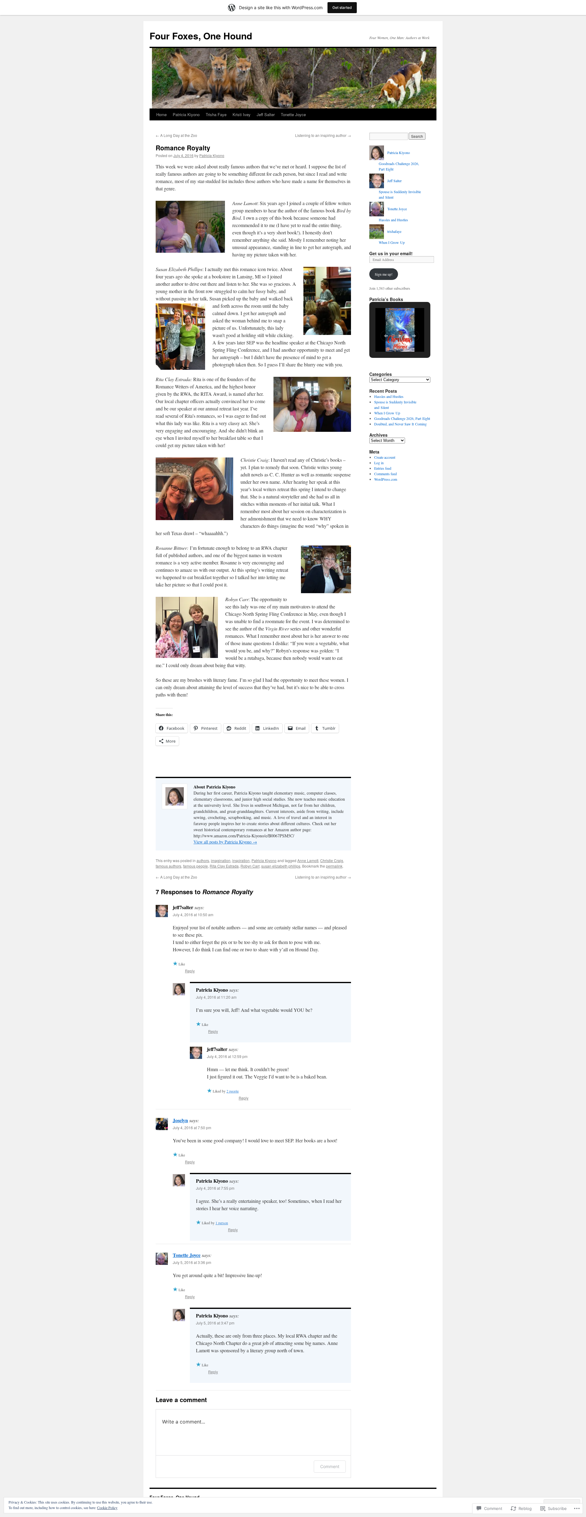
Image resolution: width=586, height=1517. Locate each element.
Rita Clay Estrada (224, 866)
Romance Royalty (183, 147)
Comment (329, 1466)
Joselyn (180, 1120)
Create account (384, 457)
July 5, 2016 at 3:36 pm (192, 1262)
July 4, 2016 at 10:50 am (193, 914)
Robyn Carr (250, 866)
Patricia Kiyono (186, 114)
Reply (190, 970)
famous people (195, 866)
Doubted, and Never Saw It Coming (400, 423)
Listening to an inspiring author (323, 135)
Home (161, 114)
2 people (232, 1091)
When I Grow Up (392, 242)
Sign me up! (383, 274)
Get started (342, 7)
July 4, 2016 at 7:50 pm (192, 1127)
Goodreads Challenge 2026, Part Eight (402, 418)
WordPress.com (385, 479)
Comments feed (385, 473)
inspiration (241, 860)
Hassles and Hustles (393, 219)
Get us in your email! (391, 253)
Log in (379, 462)
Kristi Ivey (242, 114)
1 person (221, 1222)
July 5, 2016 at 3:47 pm (215, 1322)
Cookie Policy (107, 1507)
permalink (334, 866)
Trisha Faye (216, 114)
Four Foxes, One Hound (201, 35)
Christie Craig (331, 860)
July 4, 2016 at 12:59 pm (227, 1056)
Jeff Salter (266, 114)
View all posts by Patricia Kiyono (225, 842)
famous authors (168, 866)
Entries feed (382, 468)
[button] (385, 335)
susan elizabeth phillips (280, 866)
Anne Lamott (307, 860)
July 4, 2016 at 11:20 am (216, 997)
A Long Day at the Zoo (176, 135)
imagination (220, 860)
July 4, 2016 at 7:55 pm (215, 1188)
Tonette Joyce (293, 114)
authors (203, 860)
